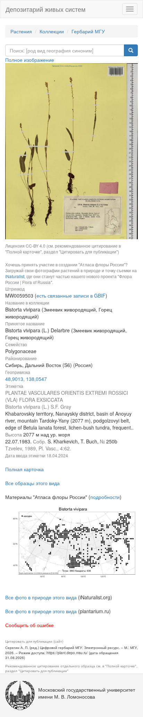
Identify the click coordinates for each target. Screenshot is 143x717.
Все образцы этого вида (32, 483)
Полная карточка (24, 469)
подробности (105, 496)
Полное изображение (29, 59)
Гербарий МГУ (88, 31)
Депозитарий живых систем (45, 9)
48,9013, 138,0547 (26, 378)
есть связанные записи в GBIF (71, 295)
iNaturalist (14, 276)
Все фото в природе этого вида (41, 597)
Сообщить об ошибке (29, 625)
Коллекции (52, 31)
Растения (21, 31)
